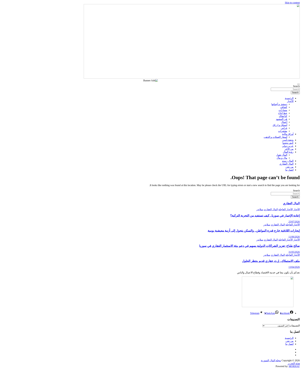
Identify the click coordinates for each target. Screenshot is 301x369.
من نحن (289, 167)
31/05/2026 (294, 252)
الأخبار (290, 101)
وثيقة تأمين (287, 140)
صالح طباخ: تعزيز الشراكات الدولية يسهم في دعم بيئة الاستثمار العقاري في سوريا (249, 245)
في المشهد (281, 119)
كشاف (283, 107)
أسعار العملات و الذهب (275, 137)
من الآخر (289, 149)
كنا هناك (283, 116)
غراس (284, 128)
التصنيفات (294, 325)
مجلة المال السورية (271, 360)
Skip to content (292, 2)
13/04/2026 (294, 267)
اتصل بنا (289, 169)
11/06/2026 (294, 236)
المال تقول (281, 155)
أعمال (284, 122)
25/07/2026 (294, 221)
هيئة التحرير (294, 363)
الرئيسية (289, 98)
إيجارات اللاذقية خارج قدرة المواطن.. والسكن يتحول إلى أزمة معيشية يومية (254, 230)
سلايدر (259, 209)
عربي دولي (287, 146)
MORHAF (294, 366)
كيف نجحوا (288, 143)
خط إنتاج (282, 113)
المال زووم (287, 161)
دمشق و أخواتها (279, 104)
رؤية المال (288, 152)
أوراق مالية (287, 134)
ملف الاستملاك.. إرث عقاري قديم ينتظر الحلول (271, 261)
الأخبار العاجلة (285, 209)
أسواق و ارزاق (280, 125)
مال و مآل (282, 158)
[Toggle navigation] (298, 84)
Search (296, 86)
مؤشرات (282, 131)
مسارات (283, 110)
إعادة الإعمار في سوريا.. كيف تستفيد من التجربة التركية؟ (265, 215)
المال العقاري (286, 164)
